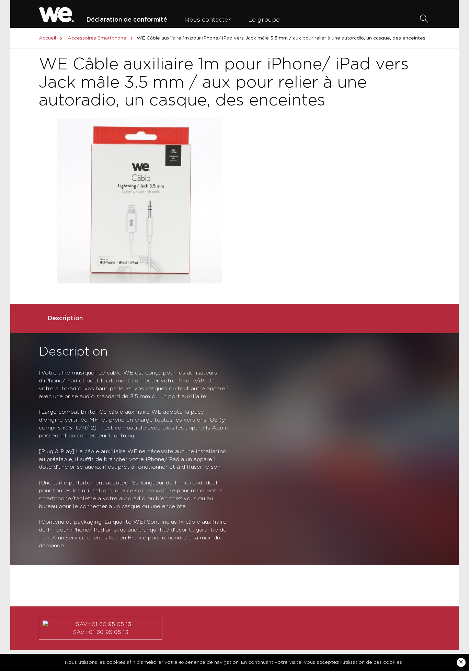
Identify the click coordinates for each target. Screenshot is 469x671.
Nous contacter (207, 20)
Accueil (47, 38)
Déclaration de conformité (126, 20)
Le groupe (264, 20)
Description (65, 318)
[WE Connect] (56, 13)
